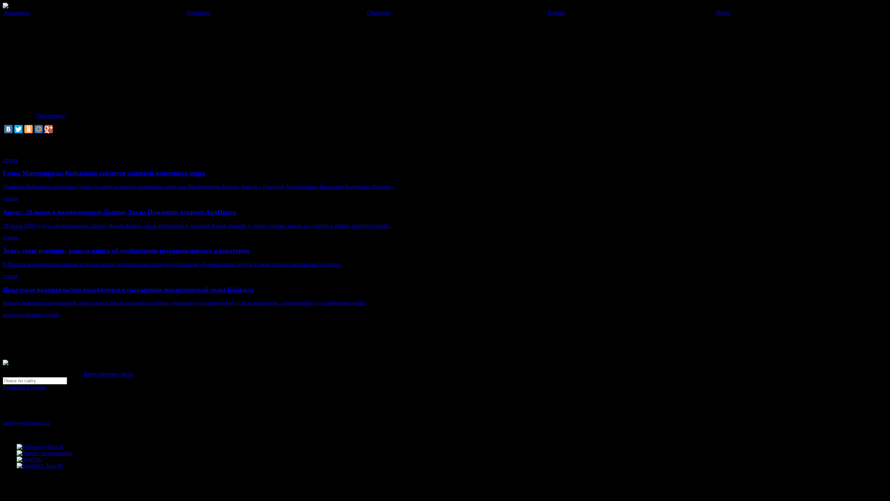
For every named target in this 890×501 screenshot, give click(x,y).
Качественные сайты (108, 374)
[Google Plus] (48, 129)
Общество (379, 13)
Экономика (16, 13)
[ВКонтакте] (8, 129)
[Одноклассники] (28, 129)
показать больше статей (31, 315)
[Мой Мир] (38, 129)
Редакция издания (24, 387)
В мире (556, 13)
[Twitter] (18, 129)
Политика (198, 13)
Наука (723, 13)
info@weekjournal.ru (26, 423)
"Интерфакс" (50, 116)
